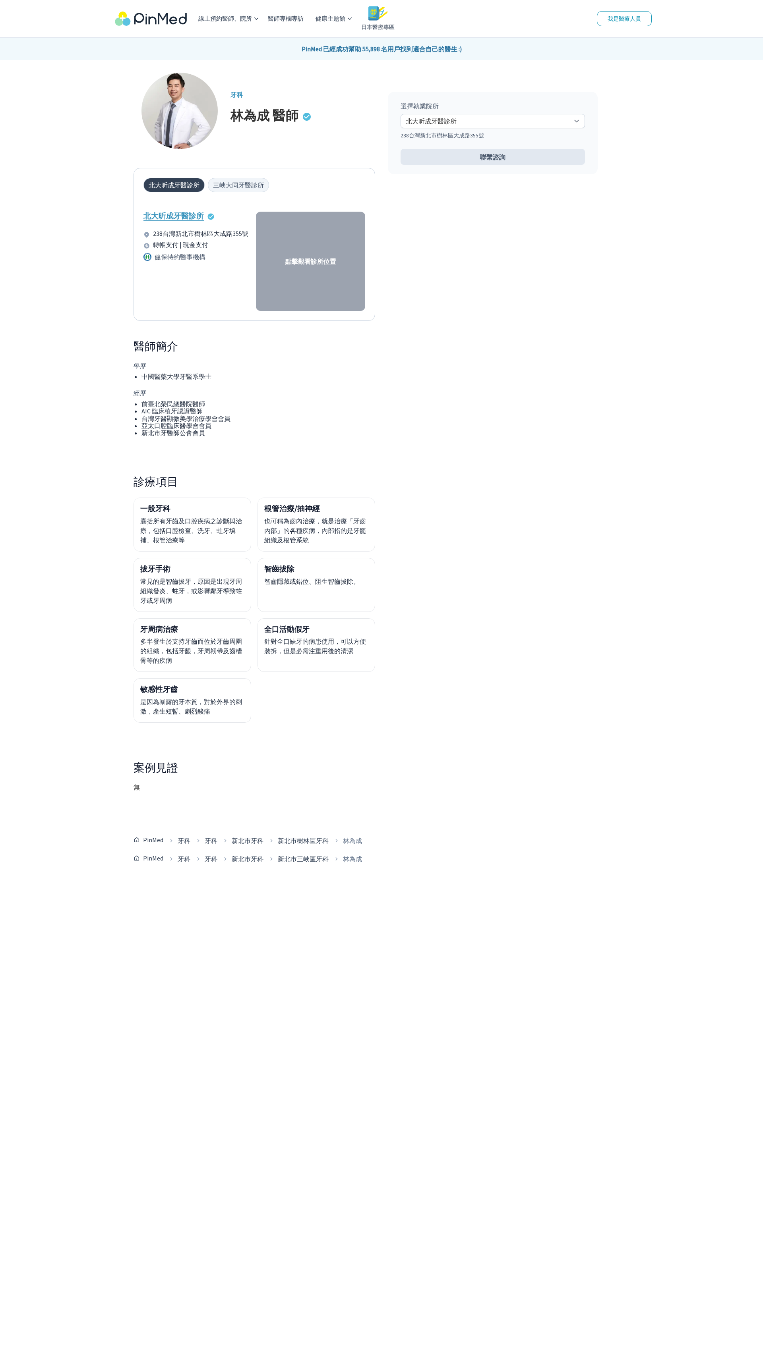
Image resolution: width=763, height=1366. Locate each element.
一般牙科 (155, 508)
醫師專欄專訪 (286, 18)
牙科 (184, 840)
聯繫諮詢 (492, 157)
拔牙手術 (155, 568)
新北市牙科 (247, 840)
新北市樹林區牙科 (303, 840)
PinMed (153, 839)
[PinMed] (150, 19)
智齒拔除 (279, 568)
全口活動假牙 (287, 629)
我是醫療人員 (624, 18)
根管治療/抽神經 (292, 508)
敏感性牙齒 (159, 689)
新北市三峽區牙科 (303, 858)
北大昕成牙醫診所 (173, 215)
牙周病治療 (159, 629)
